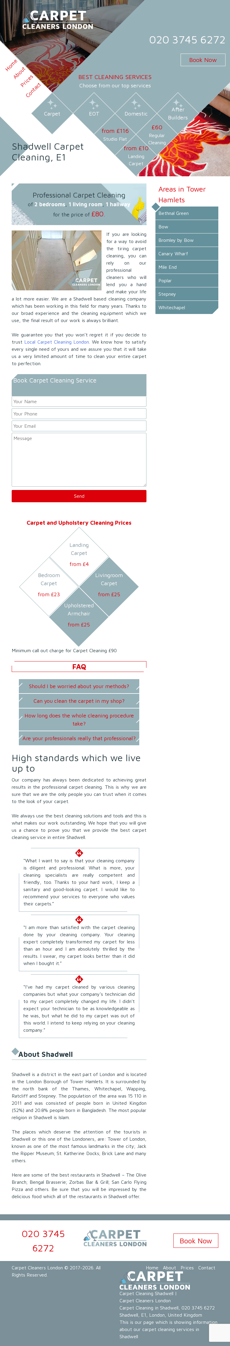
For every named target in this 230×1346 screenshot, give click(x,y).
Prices (187, 1267)
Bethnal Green (173, 213)
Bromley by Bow (176, 240)
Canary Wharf (173, 253)
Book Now (203, 59)
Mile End (167, 267)
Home (152, 1267)
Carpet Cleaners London (37, 1267)
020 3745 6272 (187, 39)
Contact (33, 90)
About (169, 1267)
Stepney (167, 294)
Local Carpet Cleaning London (56, 342)
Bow (163, 226)
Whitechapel (171, 307)
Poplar (165, 280)
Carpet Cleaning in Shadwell (148, 1307)
